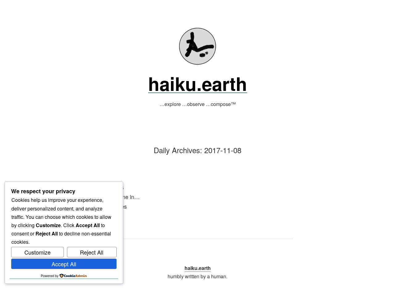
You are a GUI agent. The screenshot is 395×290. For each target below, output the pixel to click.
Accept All (64, 264)
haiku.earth (197, 83)
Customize (37, 252)
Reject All (91, 252)
